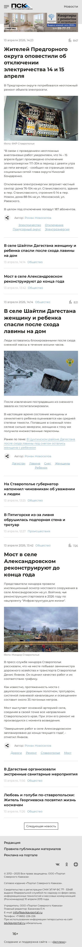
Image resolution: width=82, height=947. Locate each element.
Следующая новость (41, 826)
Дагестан (18, 463)
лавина (34, 463)
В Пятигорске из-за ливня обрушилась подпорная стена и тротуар (34, 520)
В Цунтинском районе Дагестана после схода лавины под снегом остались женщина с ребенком (39, 443)
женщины (62, 463)
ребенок (41, 467)
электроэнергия (57, 229)
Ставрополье (50, 753)
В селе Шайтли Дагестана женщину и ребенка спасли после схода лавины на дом (40, 250)
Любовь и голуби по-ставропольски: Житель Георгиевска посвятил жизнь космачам (40, 800)
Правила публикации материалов (32, 849)
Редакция (12, 843)
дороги (16, 753)
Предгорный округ (27, 229)
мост (67, 753)
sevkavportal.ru (14, 923)
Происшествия (39, 531)
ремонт (31, 753)
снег (47, 463)
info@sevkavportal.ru (27, 912)
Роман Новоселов (38, 217)
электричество (30, 225)
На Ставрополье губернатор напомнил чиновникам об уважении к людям (39, 489)
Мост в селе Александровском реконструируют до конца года (34, 279)
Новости (71, 6)
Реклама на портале (21, 855)
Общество (35, 262)
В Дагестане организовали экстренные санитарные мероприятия (41, 771)
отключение (54, 225)
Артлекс (59, 942)
